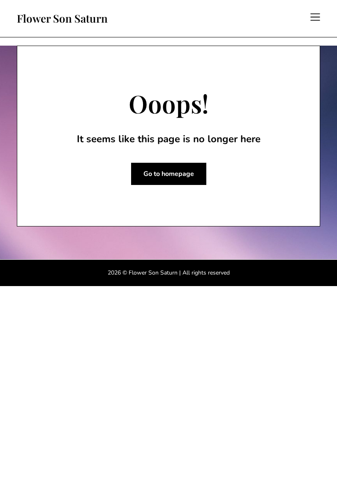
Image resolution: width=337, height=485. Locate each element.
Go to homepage (168, 173)
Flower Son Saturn (62, 18)
